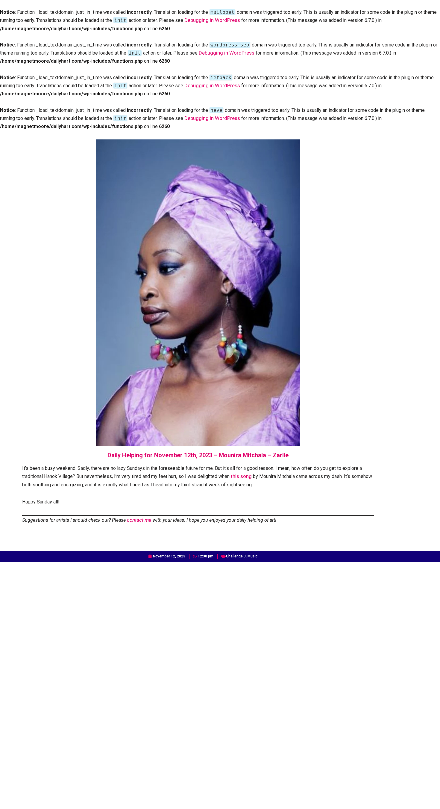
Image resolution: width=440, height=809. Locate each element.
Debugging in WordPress (212, 20)
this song (241, 476)
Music (253, 556)
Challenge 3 (236, 556)
